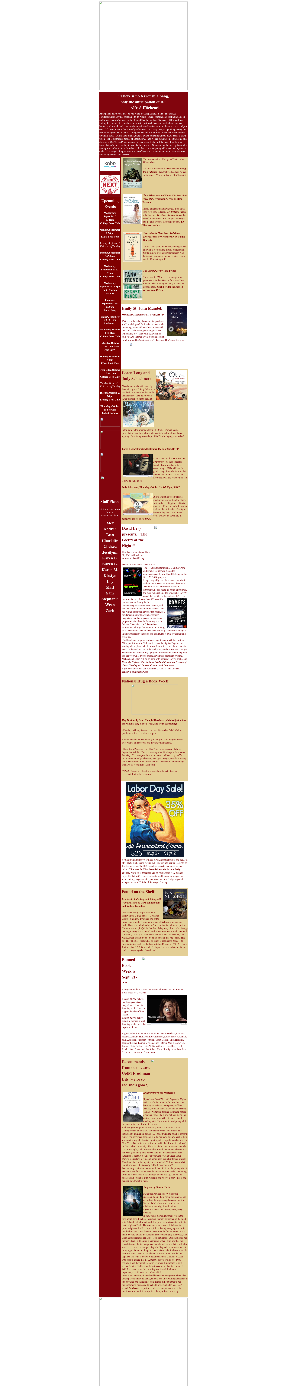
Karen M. (110, 569)
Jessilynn (109, 552)
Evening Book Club (110, 259)
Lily (110, 581)
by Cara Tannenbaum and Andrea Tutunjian (141, 903)
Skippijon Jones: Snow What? (136, 518)
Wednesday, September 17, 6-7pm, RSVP (143, 314)
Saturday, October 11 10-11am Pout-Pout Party (110, 346)
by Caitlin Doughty (164, 237)
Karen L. (110, 564)
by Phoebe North (156, 1187)
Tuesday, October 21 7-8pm (110, 394)
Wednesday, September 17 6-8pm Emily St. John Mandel (110, 288)
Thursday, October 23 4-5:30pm (110, 407)
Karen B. (110, 558)
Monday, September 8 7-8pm (110, 231)
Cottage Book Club (110, 276)
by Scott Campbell (138, 720)
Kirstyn (109, 575)
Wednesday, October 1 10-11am (110, 331)
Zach (110, 610)
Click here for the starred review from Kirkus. (163, 288)
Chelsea (110, 546)
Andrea (110, 529)
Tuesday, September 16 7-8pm (110, 254)
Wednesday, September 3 (110, 214)
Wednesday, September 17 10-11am (110, 269)
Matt (110, 587)
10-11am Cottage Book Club (110, 221)
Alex (110, 523)
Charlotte (110, 540)
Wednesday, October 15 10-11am (110, 371)
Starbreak (134, 1288)
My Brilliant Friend (176, 211)
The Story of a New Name (169, 215)
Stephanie (109, 599)
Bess (110, 534)
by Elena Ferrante (165, 199)
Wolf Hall (170, 168)
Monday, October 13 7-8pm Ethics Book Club (110, 360)
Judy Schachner (110, 413)
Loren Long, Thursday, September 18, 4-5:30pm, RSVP (150, 448)
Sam (110, 593)
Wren (110, 604)
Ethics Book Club (110, 236)
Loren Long (110, 310)
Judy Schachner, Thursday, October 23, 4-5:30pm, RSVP (151, 487)
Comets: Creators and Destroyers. (158, 665)
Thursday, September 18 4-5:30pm (110, 303)
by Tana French (159, 270)
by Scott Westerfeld (159, 1092)
